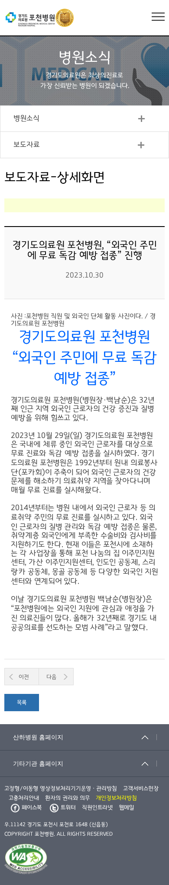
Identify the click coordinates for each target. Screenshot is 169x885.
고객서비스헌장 (141, 789)
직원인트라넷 (97, 808)
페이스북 (32, 808)
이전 (24, 677)
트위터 (68, 808)
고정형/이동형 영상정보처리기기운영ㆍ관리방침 (60, 789)
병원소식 (26, 118)
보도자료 (26, 145)
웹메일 (126, 808)
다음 (51, 677)
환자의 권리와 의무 (67, 798)
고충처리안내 (24, 798)
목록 (21, 703)
